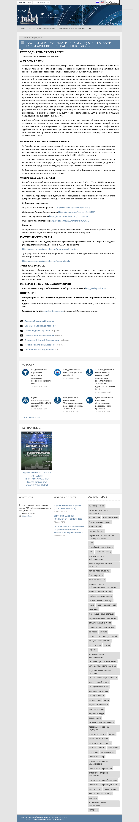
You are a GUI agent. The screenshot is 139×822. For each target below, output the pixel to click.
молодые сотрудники (98, 691)
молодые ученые (96, 695)
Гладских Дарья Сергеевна (38, 330)
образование (95, 718)
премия (112, 734)
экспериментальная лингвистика (98, 804)
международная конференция (102, 661)
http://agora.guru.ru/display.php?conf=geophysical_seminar (50, 249)
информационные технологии (102, 618)
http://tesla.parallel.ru (95, 288)
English (103, 3)
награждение (95, 700)
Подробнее (27, 516)
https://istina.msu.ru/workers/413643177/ (69, 221)
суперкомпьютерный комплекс (103, 780)
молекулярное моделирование (103, 677)
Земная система (110, 517)
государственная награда (100, 600)
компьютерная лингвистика (101, 627)
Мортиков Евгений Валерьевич (40, 345)
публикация (113, 747)
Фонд (108, 551)
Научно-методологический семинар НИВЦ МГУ (101, 537)
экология (93, 798)
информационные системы (101, 614)
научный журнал (96, 709)
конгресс (93, 631)
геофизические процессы (100, 596)
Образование (49, 28)
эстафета (93, 809)
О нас (89, 28)
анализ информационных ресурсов (100, 565)
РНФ (91, 542)
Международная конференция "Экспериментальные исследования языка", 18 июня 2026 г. (73, 403)
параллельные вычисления (101, 722)
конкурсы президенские (99, 640)
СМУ (91, 551)
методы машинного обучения (102, 666)
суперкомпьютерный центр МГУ (104, 784)
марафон (93, 649)
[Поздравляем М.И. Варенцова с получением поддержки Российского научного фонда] (25, 375)
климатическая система (100, 622)
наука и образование (98, 704)
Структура (31, 28)
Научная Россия (96, 531)
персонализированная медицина (99, 728)
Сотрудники (62, 28)
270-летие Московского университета (100, 511)
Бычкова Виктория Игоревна (39, 321)
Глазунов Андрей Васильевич (39, 335)
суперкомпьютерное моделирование (98, 762)
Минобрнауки (95, 526)
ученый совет (95, 789)
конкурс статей (110, 636)
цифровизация (111, 789)
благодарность (96, 575)
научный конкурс (96, 713)
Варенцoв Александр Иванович (40, 326)
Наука (39, 28)
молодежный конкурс (99, 686)
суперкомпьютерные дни (100, 768)
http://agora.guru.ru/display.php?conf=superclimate (46, 261)
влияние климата (97, 579)
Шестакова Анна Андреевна (39, 349)
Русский (98, 3)
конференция (95, 645)
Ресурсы (82, 28)
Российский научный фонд (101, 547)
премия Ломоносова (98, 738)
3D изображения (96, 505)
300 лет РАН (94, 517)
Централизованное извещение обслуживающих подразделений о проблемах (104, 403)
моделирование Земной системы (100, 671)
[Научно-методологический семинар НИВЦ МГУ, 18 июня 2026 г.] (25, 403)
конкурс (103, 631)
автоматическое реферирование (96, 557)
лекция (107, 645)
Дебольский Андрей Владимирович (42, 340)
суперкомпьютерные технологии (98, 774)
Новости (73, 28)
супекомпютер (108, 752)
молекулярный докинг (99, 682)
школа (92, 793)
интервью (93, 609)
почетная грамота (97, 734)
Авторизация (25, 2)
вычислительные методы (100, 591)
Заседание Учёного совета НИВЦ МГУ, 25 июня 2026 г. (72, 372)
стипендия (93, 752)
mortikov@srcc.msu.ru (53, 311)
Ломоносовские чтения (99, 522)
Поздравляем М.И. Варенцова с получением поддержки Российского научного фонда (69, 529)
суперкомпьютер (96, 756)
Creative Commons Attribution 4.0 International (44, 819)
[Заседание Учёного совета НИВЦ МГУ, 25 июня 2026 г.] (57, 375)
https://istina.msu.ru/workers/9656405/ (76, 212)
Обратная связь (41, 2)
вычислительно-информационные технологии (102, 585)
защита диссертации (106, 605)
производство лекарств (100, 743)
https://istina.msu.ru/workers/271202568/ (68, 216)
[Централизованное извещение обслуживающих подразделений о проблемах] (90, 403)
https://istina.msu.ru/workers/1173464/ (72, 207)
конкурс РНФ (95, 636)
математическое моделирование (96, 655)
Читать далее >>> (31, 417)
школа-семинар (104, 793)
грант (91, 605)
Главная (21, 28)
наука (106, 700)
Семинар (100, 551)
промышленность (97, 747)
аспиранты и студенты (99, 570)
